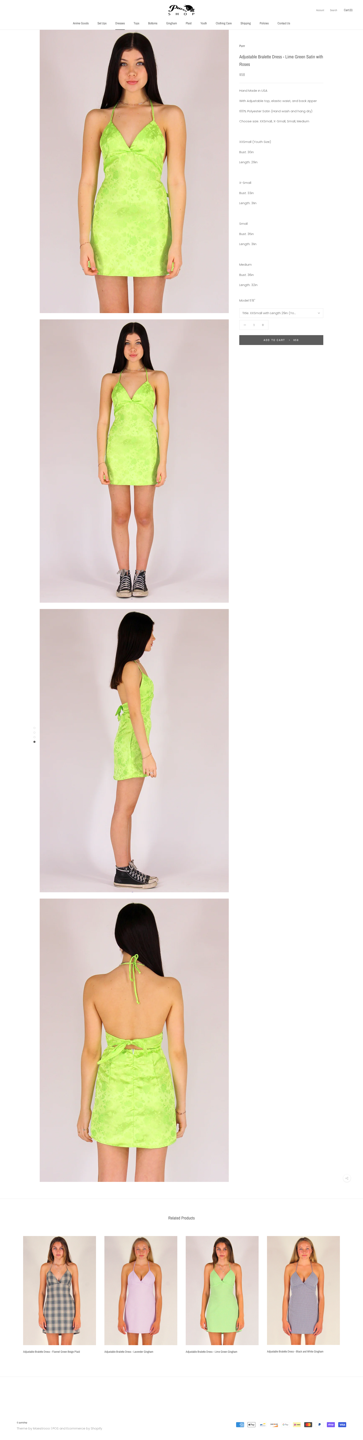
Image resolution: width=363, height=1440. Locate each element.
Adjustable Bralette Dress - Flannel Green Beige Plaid (51, 1352)
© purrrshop (22, 1422)
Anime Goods (81, 23)
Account (320, 10)
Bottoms (152, 23)
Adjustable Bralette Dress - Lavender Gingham (128, 1352)
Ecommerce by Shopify (84, 1428)
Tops (136, 23)
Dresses (120, 23)
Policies (264, 23)
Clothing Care (224, 23)
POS (56, 1428)
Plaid (189, 23)
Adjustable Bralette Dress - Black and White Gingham (295, 1351)
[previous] (13, 1293)
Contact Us (284, 23)
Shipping (246, 23)
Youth (203, 23)
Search (333, 10)
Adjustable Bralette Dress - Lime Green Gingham (211, 1352)
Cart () (348, 10)
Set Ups (102, 23)
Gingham (171, 23)
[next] (350, 1293)
